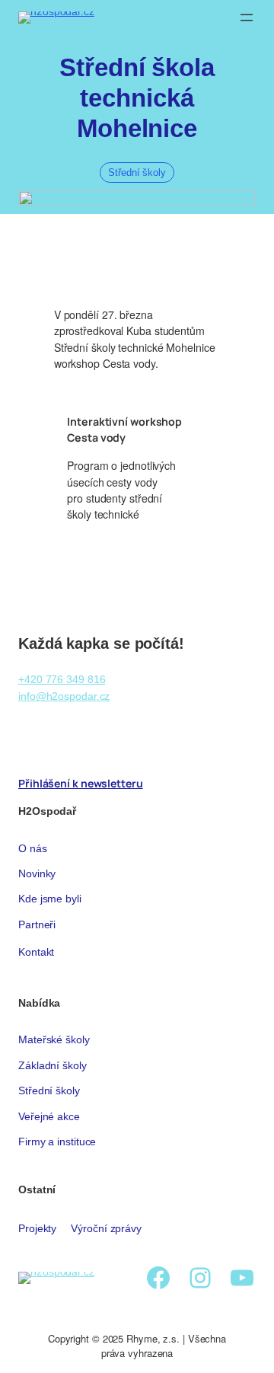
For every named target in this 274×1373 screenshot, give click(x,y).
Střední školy (137, 172)
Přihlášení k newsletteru (80, 783)
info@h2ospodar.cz (64, 696)
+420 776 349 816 (61, 679)
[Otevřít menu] (246, 17)
